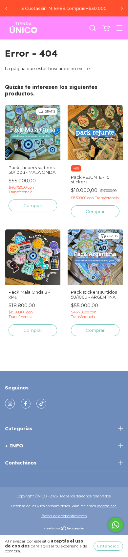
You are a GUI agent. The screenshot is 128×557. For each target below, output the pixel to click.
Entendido (108, 546)
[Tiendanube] (64, 529)
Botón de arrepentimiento (64, 516)
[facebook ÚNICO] (26, 404)
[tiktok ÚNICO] (41, 404)
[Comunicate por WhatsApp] (115, 524)
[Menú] (119, 28)
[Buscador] (92, 28)
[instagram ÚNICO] (10, 404)
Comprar (32, 205)
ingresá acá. (107, 506)
